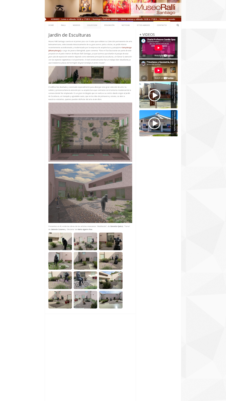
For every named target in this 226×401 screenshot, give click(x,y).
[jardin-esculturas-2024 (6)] (111, 280)
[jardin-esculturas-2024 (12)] (60, 261)
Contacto (162, 25)
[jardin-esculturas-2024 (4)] (60, 280)
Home (51, 25)
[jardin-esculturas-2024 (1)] (60, 241)
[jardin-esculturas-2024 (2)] (85, 261)
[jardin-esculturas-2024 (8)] (85, 299)
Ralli (63, 25)
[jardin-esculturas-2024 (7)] (60, 299)
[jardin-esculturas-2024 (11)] (111, 241)
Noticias (126, 25)
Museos (76, 25)
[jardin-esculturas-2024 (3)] (111, 261)
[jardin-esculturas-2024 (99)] (111, 299)
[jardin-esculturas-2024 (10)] (85, 241)
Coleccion (92, 25)
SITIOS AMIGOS (143, 25)
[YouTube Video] (158, 95)
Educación (109, 25)
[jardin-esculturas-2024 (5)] (85, 280)
